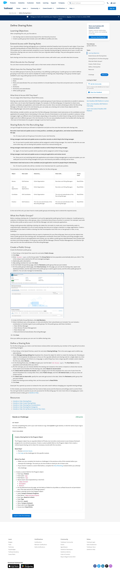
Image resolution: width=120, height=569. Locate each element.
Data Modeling (58, 466)
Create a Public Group (94, 64)
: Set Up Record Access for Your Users (29, 409)
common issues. (27, 451)
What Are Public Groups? (95, 61)
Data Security (12, 13)
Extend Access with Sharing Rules (97, 56)
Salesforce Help (33, 393)
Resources (91, 69)
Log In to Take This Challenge (22, 515)
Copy (24, 257)
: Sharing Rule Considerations (26, 405)
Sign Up (112, 8)
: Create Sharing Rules (24, 403)
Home (18, 8)
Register (69, 17)
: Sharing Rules (22, 401)
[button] (25, 13)
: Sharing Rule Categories (25, 407)
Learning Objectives (93, 53)
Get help (20, 453)
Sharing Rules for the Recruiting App (98, 58)
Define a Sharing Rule (94, 67)
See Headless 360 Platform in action (98, 101)
